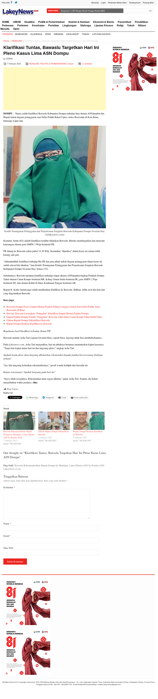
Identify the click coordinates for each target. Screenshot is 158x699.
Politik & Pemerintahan (51, 22)
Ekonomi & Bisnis (103, 22)
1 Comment (87, 64)
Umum (70, 64)
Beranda (95, 3)
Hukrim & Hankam (79, 22)
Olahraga (85, 25)
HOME (5, 22)
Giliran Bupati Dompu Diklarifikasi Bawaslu (28, 320)
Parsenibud (124, 22)
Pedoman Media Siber (117, 3)
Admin (9, 59)
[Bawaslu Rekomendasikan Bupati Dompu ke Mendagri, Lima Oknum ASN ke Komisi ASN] (19, 421)
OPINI (48, 34)
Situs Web (8, 547)
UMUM (17, 22)
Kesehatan (38, 25)
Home (6, 41)
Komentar (9, 487)
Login (103, 3)
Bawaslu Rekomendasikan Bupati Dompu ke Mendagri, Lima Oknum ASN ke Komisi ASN (18, 434)
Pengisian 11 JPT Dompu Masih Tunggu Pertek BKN (83, 10)
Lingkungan (69, 25)
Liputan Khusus (103, 25)
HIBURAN (58, 34)
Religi (120, 25)
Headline (29, 22)
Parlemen (22, 25)
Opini (16, 29)
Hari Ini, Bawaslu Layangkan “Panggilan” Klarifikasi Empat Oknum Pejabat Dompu (47, 313)
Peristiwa (53, 25)
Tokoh (130, 25)
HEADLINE (17, 41)
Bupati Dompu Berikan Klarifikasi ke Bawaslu (29, 323)
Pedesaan (8, 25)
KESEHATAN (21, 34)
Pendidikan (141, 22)
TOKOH (85, 34)
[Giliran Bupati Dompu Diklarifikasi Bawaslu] (54, 421)
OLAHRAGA (36, 34)
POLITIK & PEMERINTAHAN (53, 64)
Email (7, 535)
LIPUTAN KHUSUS (101, 34)
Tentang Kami (135, 3)
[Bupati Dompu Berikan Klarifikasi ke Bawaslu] (89, 421)
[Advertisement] (54, 88)
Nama (7, 523)
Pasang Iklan (148, 3)
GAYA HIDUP (72, 34)
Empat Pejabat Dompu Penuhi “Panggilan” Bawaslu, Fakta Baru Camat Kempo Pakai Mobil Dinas (54, 316)
